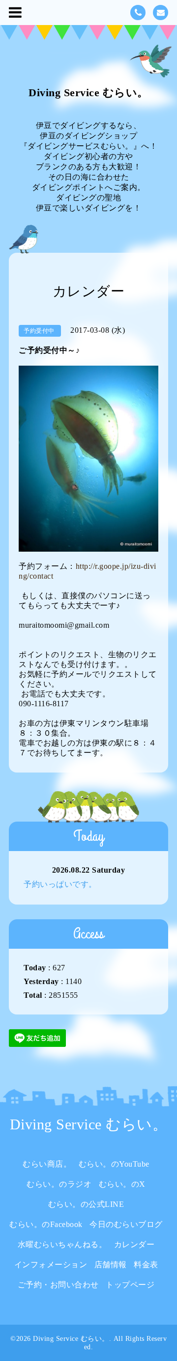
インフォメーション (51, 1264)
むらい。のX (122, 1184)
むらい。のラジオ (59, 1184)
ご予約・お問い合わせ (58, 1285)
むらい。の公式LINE (86, 1204)
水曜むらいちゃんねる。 (62, 1244)
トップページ (130, 1285)
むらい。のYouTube (114, 1164)
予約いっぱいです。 (60, 884)
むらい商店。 (47, 1164)
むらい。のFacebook (46, 1224)
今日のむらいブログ (126, 1224)
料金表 (146, 1264)
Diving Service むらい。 (88, 92)
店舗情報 (110, 1264)
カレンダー (134, 1244)
